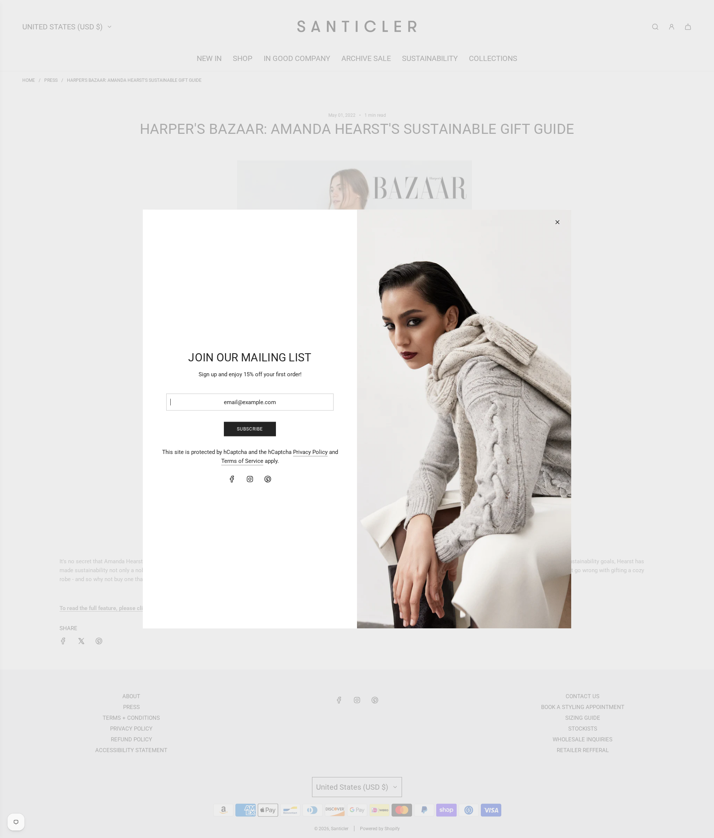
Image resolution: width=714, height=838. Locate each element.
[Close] (557, 222)
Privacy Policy (310, 452)
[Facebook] (232, 479)
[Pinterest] (268, 479)
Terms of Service (242, 461)
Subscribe (250, 428)
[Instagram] (250, 479)
